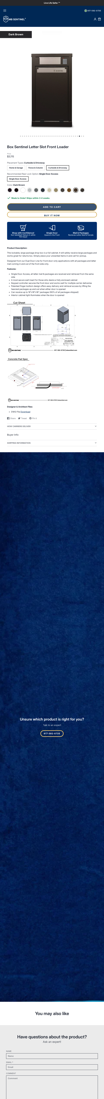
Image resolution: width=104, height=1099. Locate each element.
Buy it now (52, 215)
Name (9, 1051)
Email (9, 1062)
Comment (11, 1073)
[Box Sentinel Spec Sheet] (42, 352)
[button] (20, 136)
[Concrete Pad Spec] (37, 401)
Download (25, 412)
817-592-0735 (94, 11)
